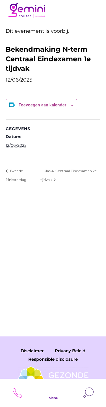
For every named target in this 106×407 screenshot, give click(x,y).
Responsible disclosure (53, 359)
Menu (53, 398)
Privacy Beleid (70, 350)
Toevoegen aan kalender (42, 105)
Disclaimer (32, 350)
